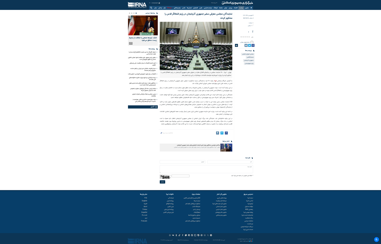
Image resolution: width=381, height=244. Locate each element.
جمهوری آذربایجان (249, 60)
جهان (225, 8)
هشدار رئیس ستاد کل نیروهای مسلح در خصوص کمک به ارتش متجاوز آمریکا (143, 90)
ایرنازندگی (171, 198)
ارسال (162, 182)
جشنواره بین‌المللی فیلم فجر (192, 204)
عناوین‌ (247, 8)
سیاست (241, 8)
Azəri (145, 206)
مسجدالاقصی (250, 57)
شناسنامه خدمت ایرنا (247, 215)
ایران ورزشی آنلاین (168, 212)
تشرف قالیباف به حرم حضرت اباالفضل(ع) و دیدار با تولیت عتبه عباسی (142, 53)
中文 (145, 198)
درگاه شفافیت (249, 218)
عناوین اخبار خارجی (221, 209)
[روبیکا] (204, 235)
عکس (183, 8)
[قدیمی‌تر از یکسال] (226, 148)
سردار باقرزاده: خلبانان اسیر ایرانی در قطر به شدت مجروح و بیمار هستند (143, 69)
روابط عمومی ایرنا (248, 212)
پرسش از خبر (196, 209)
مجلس (249, 26)
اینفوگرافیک (197, 212)
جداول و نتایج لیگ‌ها (194, 215)
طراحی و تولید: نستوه (244, 241)
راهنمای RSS (249, 209)
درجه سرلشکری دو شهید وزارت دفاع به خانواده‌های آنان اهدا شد (142, 79)
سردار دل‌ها (197, 201)
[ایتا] (192, 235)
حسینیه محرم (196, 218)
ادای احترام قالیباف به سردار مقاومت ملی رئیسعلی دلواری (142, 64)
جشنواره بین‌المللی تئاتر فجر (192, 221)
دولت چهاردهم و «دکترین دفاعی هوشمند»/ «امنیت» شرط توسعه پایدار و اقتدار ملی (144, 101)
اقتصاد (236, 8)
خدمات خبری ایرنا (248, 229)
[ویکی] (173, 235)
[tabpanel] (143, 30)
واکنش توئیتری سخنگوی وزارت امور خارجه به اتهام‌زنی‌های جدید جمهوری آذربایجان (198, 145)
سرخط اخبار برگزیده (221, 201)
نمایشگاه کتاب (196, 206)
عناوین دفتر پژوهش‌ (221, 212)
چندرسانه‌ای (177, 8)
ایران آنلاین (170, 206)
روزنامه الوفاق (170, 204)
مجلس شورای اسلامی (248, 54)
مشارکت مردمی (248, 221)
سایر (155, 8)
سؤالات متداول (249, 206)
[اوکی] (176, 235)
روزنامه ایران (170, 201)
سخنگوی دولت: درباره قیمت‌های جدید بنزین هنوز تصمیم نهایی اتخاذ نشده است (142, 84)
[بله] (198, 235)
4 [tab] (129, 13)
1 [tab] (136, 13)
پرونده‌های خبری (222, 198)
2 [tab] (134, 13)
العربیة (145, 204)
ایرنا (237, 3)
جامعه (221, 8)
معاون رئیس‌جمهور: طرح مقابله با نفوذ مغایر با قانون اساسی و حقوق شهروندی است (142, 58)
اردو (146, 218)
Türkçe (144, 209)
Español (144, 212)
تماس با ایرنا (249, 201)
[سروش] (189, 235)
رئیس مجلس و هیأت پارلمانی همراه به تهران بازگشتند (144, 95)
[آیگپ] (195, 235)
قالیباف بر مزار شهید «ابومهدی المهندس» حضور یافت (142, 74)
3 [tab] (131, 13)
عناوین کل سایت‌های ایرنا (219, 204)
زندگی (160, 8)
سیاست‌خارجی (208, 8)
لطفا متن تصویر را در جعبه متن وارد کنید (242, 176)
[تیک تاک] (179, 235)
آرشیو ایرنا (250, 204)
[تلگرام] (211, 235)
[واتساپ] (170, 235)
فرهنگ (216, 8)
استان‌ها (189, 8)
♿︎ (376, 239)
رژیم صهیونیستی (249, 63)
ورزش (230, 8)
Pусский (144, 215)
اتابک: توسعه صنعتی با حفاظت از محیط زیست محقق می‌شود (143, 39)
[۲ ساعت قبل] (143, 25)
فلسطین (195, 8)
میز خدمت (250, 224)
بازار (165, 8)
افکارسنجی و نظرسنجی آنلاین (192, 198)
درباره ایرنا (250, 198)
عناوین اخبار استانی (221, 206)
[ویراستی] (185, 235)
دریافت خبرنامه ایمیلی (247, 227)
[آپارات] (201, 235)
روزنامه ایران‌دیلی (169, 209)
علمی (200, 8)
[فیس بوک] (182, 235)
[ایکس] (208, 235)
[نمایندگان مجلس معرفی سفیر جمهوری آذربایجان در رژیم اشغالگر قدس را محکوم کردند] (196, 46)
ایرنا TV (169, 8)
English (144, 201)
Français (144, 221)
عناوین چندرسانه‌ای (221, 215)
